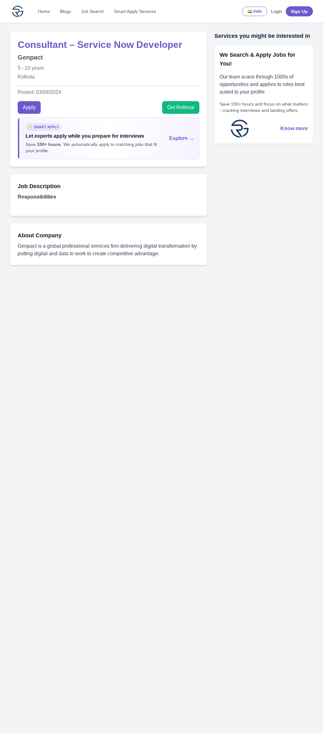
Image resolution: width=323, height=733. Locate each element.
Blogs (65, 11)
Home (44, 11)
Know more (294, 128)
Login (276, 11)
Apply (29, 107)
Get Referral (180, 107)
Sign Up (299, 11)
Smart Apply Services (135, 11)
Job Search (92, 11)
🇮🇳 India (255, 11)
